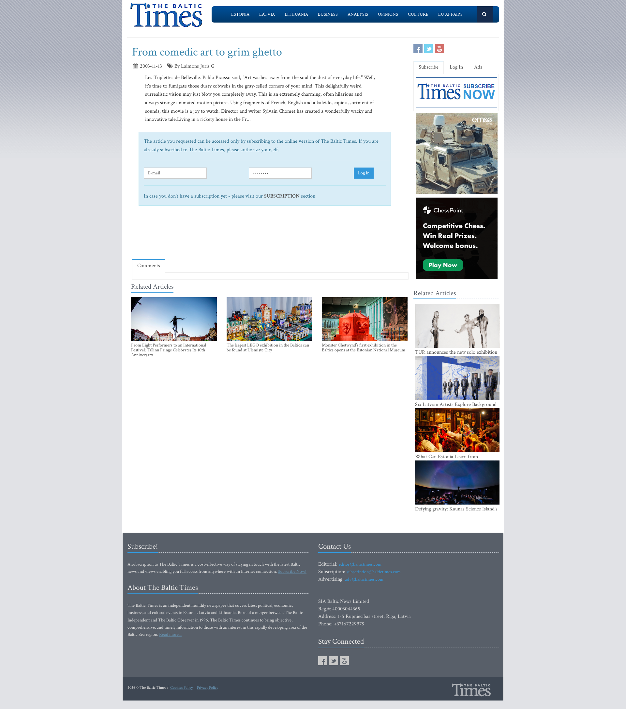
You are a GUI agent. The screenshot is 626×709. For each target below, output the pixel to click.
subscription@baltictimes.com (374, 572)
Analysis (358, 14)
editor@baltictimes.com (360, 564)
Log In (363, 173)
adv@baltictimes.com (364, 579)
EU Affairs (450, 14)
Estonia (240, 14)
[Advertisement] (270, 235)
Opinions (388, 14)
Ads (478, 67)
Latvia (267, 14)
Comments (148, 265)
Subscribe (429, 67)
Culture (418, 14)
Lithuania (296, 14)
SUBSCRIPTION (282, 196)
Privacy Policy (207, 687)
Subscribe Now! (292, 571)
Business (328, 14)
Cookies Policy (181, 687)
